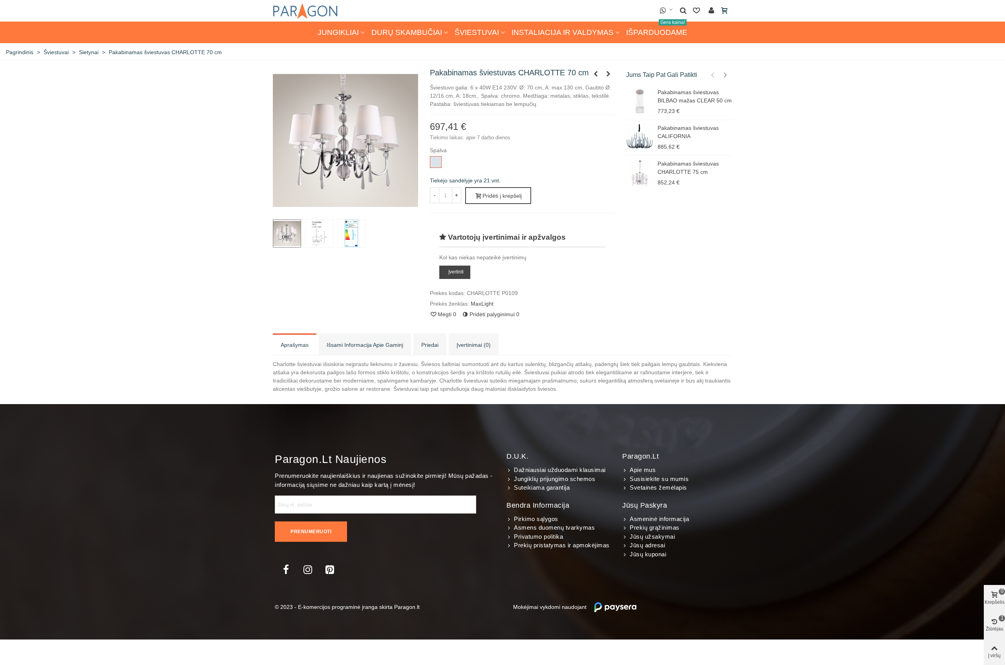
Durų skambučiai (406, 32)
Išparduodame (656, 29)
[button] (713, 75)
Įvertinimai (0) (474, 345)
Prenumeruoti (311, 531)
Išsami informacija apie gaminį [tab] (365, 345)
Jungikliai (338, 32)
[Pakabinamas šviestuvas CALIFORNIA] (640, 137)
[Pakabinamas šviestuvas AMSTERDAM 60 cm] (596, 74)
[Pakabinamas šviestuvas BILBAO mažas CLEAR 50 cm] (640, 102)
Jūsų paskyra (644, 505)
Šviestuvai (477, 32)
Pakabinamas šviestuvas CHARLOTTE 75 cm (688, 167)
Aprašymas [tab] (295, 345)
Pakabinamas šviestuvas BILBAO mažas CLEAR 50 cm (695, 96)
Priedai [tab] (430, 345)
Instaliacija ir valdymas (563, 32)
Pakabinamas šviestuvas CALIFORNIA (688, 132)
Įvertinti (456, 272)
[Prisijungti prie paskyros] (711, 10)
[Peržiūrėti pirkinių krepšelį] (725, 11)
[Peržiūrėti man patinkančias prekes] (697, 10)
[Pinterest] (330, 570)
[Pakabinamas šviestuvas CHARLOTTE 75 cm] (608, 74)
